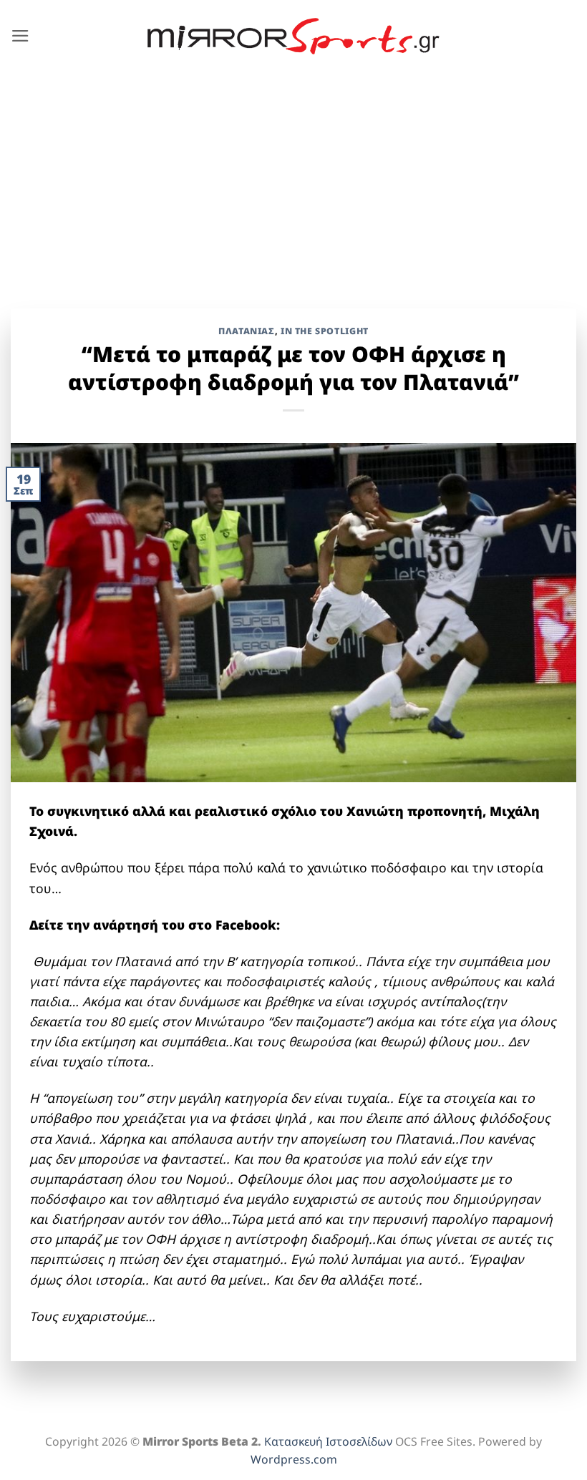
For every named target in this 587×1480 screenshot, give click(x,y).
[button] (20, 35)
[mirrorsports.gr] (293, 36)
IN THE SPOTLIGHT (325, 331)
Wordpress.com (294, 1459)
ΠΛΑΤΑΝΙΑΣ (246, 331)
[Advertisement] (293, 179)
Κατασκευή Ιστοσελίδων (328, 1441)
